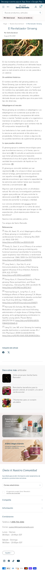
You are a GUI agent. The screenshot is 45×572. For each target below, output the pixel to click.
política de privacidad (13, 493)
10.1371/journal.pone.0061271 (25, 302)
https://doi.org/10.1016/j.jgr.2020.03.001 (18, 242)
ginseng (27, 204)
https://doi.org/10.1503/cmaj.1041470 (17, 260)
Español (7, 553)
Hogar (5, 23)
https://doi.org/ (8, 287)
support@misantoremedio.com (21, 527)
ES (8, 7)
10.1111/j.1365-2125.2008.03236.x (27, 335)
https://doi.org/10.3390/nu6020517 (16, 275)
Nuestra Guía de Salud (17, 23)
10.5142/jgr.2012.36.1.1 (22, 287)
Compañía (6, 500)
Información (7, 508)
